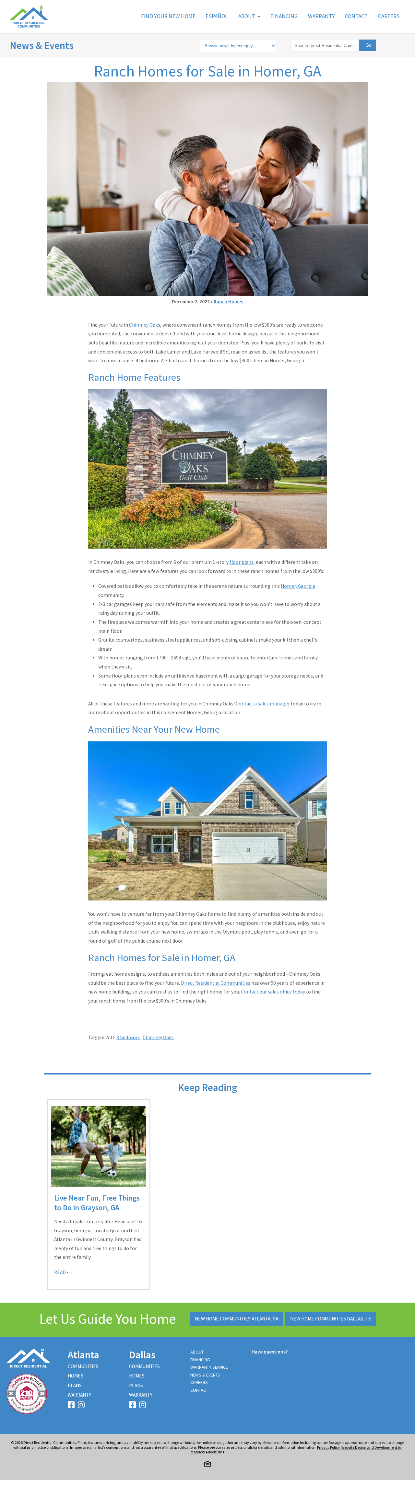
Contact (356, 16)
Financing (284, 16)
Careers (389, 16)
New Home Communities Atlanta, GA (236, 1319)
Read (60, 1272)
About (246, 16)
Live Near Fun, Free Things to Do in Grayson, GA (97, 1202)
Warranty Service (209, 1367)
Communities (83, 1366)
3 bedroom (128, 1037)
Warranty (321, 16)
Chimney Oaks (158, 1037)
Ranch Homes (228, 301)
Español (217, 16)
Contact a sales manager (263, 704)
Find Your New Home (168, 16)
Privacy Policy (328, 1447)
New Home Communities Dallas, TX (330, 1319)
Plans (75, 1385)
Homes (75, 1376)
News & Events (42, 45)
